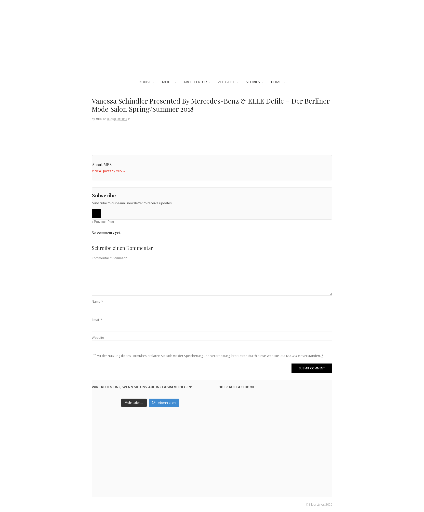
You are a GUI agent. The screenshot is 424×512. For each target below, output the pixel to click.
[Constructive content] (212, 42)
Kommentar (102, 258)
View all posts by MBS (108, 171)
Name (97, 301)
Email (97, 319)
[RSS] (96, 213)
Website (98, 337)
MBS (99, 119)
